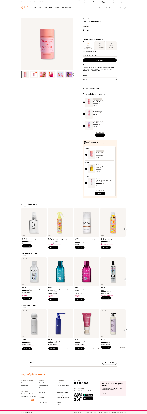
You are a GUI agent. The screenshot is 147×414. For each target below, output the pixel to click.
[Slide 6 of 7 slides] (69, 74)
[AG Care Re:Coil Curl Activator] (113, 327)
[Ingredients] (100, 84)
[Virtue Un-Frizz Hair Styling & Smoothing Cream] (86, 328)
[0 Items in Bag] (125, 7)
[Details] (100, 75)
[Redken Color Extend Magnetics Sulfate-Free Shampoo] (86, 277)
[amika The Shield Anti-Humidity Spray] (113, 226)
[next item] (73, 74)
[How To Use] (100, 80)
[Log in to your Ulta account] (121, 7)
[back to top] (142, 409)
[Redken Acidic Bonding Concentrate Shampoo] (34, 276)
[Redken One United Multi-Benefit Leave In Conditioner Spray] (113, 276)
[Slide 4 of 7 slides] (51, 74)
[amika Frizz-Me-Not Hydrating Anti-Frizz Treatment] (60, 226)
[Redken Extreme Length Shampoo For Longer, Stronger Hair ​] (60, 277)
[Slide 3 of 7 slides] (42, 74)
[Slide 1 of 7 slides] (25, 74)
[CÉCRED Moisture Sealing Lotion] (34, 328)
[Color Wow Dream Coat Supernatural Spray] (34, 226)
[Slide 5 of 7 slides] (60, 74)
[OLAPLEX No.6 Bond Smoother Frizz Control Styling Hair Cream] (86, 226)
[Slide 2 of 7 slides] (34, 74)
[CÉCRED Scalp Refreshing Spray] (60, 328)
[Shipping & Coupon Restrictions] (100, 88)
